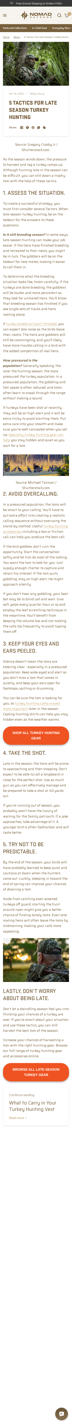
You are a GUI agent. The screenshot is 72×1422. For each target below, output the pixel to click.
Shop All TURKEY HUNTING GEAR (36, 735)
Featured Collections (15, 28)
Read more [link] (16, 1117)
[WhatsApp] (38, 127)
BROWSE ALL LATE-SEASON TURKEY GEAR (36, 1072)
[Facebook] (21, 127)
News (17, 37)
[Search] (59, 15)
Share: (13, 127)
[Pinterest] (33, 127)
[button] (5, 15)
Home (6, 37)
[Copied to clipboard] (44, 127)
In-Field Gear (39, 28)
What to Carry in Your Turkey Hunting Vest (32, 1106)
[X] (27, 127)
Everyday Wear (61, 28)
